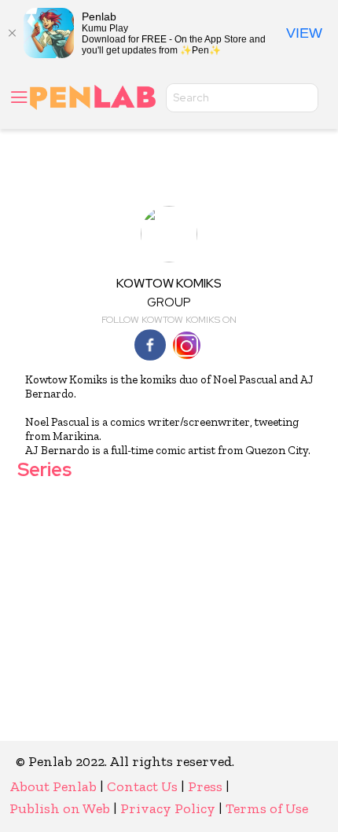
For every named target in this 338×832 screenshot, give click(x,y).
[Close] (12, 33)
